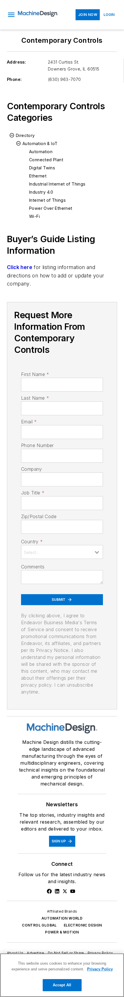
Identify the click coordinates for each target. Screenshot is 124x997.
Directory (25, 135)
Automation (40, 151)
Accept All (62, 985)
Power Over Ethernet (50, 208)
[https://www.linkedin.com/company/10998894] (57, 891)
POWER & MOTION (62, 932)
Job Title (32, 493)
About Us (15, 953)
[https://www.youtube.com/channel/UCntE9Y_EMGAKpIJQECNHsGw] (73, 891)
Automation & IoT (39, 143)
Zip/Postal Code (39, 516)
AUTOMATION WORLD (62, 918)
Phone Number (37, 445)
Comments (32, 567)
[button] (11, 14)
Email (29, 422)
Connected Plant (46, 159)
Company (31, 469)
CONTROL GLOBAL (39, 925)
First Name (35, 374)
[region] (62, 975)
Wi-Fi (34, 216)
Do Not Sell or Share (66, 953)
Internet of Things (47, 200)
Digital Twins (42, 167)
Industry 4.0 (41, 192)
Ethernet (37, 175)
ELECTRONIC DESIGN (83, 925)
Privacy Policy (100, 953)
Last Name (35, 398)
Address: (16, 62)
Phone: (14, 79)
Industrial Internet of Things (57, 183)
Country (32, 541)
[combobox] (62, 552)
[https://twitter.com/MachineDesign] (65, 891)
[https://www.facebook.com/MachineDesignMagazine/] (49, 891)
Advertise (35, 953)
